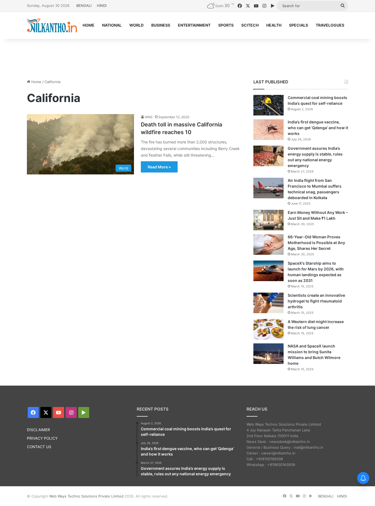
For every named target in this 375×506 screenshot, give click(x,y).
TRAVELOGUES (330, 25)
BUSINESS (160, 25)
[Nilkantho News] (52, 25)
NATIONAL (112, 25)
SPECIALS (298, 25)
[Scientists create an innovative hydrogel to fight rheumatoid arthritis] (268, 303)
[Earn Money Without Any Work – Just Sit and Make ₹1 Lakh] (268, 220)
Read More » (159, 167)
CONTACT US (39, 447)
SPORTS (226, 25)
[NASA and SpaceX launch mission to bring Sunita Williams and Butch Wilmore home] (268, 353)
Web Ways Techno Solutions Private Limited (86, 496)
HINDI (102, 5)
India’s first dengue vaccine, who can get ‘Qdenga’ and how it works (318, 128)
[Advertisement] (187, 56)
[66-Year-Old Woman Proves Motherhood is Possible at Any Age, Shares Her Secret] (268, 244)
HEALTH (273, 25)
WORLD (136, 25)
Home (35, 82)
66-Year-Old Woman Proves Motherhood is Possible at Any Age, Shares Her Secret (316, 242)
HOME (88, 25)
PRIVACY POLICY (42, 438)
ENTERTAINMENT (194, 25)
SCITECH (250, 25)
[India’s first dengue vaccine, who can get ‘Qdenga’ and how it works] (268, 129)
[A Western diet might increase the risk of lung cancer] (268, 329)
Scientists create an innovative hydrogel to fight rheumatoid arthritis (316, 301)
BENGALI (83, 5)
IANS (149, 117)
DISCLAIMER (38, 430)
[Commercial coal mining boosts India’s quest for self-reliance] (268, 105)
